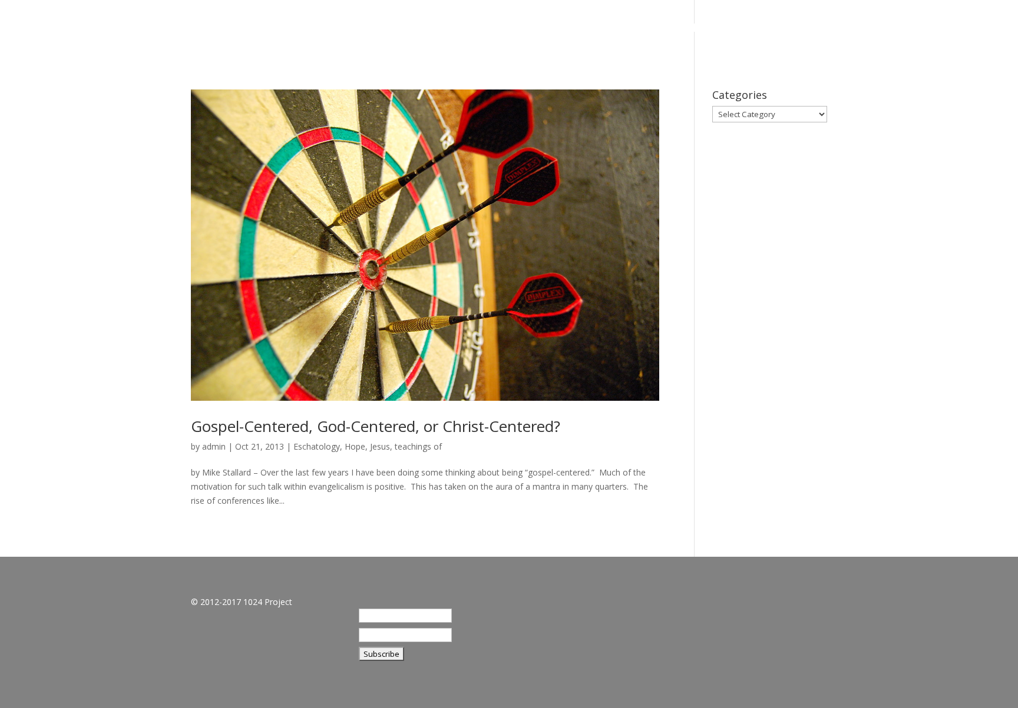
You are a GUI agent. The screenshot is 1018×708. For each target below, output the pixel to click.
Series (809, 29)
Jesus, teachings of (406, 446)
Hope (355, 446)
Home (709, 29)
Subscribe (870, 29)
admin (214, 446)
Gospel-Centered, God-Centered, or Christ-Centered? (375, 426)
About (759, 29)
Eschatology (316, 446)
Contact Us (944, 29)
